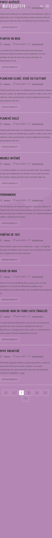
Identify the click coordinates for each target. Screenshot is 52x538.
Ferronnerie (8, 194)
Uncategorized (37, 44)
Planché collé (9, 118)
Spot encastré (9, 351)
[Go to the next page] (25, 398)
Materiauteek (14, 6)
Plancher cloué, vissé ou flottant (23, 78)
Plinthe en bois (10, 38)
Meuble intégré (10, 158)
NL (41, 6)
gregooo (7, 44)
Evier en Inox (8, 271)
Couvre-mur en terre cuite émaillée (24, 311)
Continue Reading (10, 26)
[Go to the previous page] (6, 393)
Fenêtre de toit (10, 234)
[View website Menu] (47, 6)
